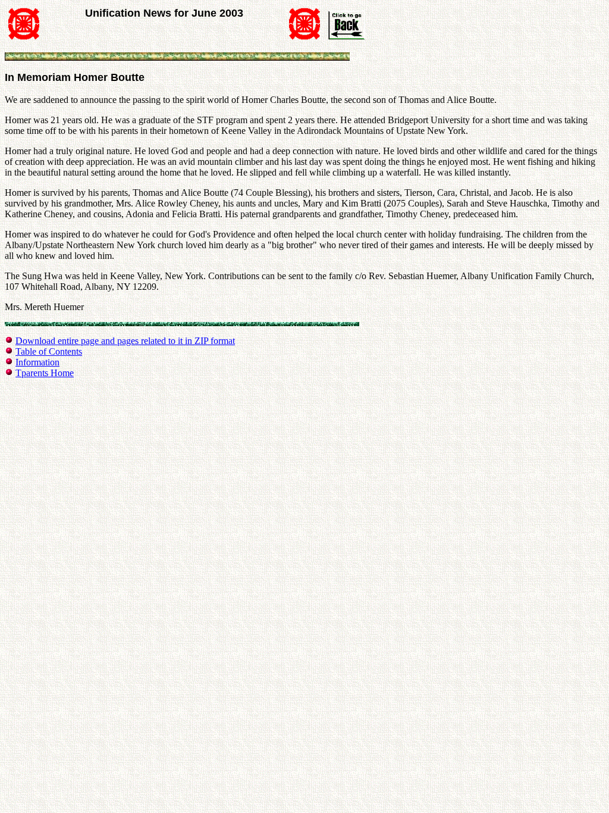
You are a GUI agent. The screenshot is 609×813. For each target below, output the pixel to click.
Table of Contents (48, 351)
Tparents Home (44, 373)
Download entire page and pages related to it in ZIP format (125, 341)
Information (37, 362)
